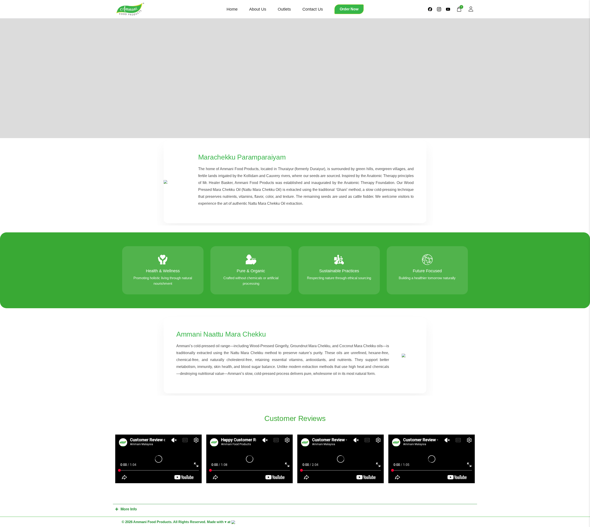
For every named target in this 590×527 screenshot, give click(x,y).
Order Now (349, 9)
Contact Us (312, 9)
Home (232, 9)
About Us (257, 9)
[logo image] (130, 9)
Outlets (284, 9)
